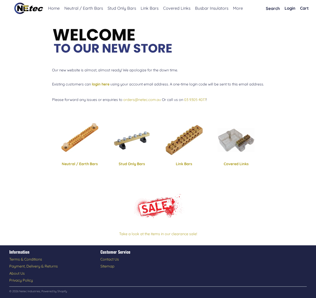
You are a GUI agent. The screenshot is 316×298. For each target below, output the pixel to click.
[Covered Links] (236, 140)
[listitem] (238, 8)
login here (100, 84)
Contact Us (109, 259)
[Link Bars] (184, 140)
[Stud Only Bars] (132, 140)
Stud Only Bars (132, 163)
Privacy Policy (21, 280)
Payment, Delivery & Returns (33, 266)
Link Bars (184, 163)
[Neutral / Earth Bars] (80, 137)
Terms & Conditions (25, 259)
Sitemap (107, 266)
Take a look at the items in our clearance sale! (158, 233)
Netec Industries (29, 291)
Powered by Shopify (54, 291)
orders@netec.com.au (142, 99)
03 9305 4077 (195, 99)
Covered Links (236, 163)
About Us (17, 273)
